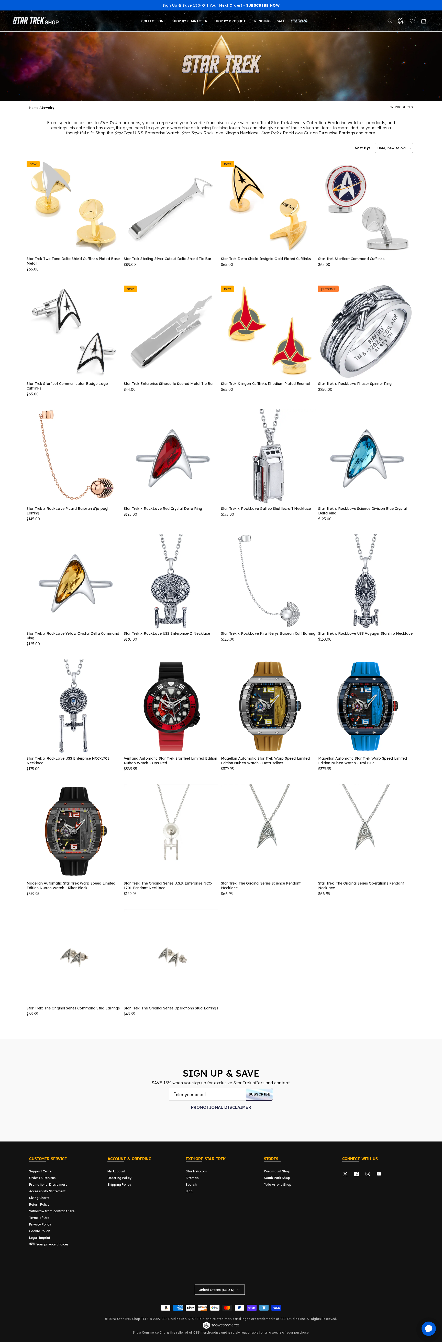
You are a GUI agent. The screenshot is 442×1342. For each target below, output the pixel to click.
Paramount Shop (277, 1171)
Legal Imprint (39, 1238)
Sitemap (192, 1178)
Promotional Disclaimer (221, 1107)
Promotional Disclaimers (48, 1184)
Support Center (41, 1171)
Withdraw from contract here (51, 1211)
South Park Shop (277, 1178)
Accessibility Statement (47, 1191)
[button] (389, 21)
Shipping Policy (119, 1184)
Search (191, 1184)
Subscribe (259, 1094)
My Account (116, 1171)
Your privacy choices (52, 1244)
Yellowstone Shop (277, 1184)
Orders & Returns (42, 1178)
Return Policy (39, 1204)
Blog (189, 1191)
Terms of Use (39, 1218)
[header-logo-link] (37, 21)
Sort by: (362, 148)
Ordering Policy (119, 1178)
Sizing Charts (39, 1198)
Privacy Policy (40, 1224)
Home (33, 108)
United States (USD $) (216, 1290)
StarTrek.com (196, 1171)
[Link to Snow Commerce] (221, 1328)
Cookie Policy (39, 1231)
